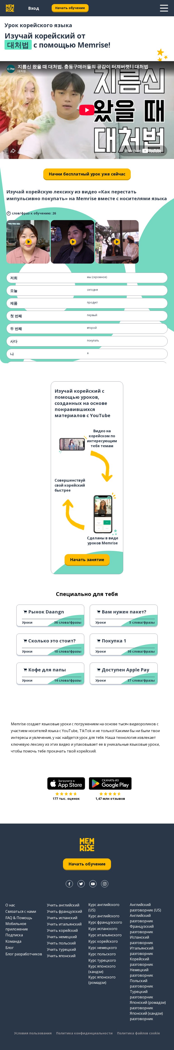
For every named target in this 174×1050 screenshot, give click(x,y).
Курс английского (103, 915)
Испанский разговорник (141, 940)
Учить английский (63, 905)
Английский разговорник (141, 918)
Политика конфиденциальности (84, 1033)
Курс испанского (102, 928)
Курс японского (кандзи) (102, 969)
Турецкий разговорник (141, 994)
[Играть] (28, 242)
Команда (13, 941)
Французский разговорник (142, 929)
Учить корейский (62, 930)
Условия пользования (33, 1033)
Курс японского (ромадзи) (102, 980)
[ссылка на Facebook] (69, 883)
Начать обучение (70, 8)
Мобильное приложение (16, 926)
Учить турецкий (61, 949)
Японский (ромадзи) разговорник (148, 1005)
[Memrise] (10, 8)
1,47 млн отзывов (110, 798)
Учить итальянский (64, 924)
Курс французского (105, 922)
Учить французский (64, 911)
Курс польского (102, 953)
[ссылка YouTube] (93, 883)
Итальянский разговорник (141, 951)
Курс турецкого (102, 960)
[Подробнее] (164, 8)
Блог (9, 947)
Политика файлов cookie (138, 1033)
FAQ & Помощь (18, 917)
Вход (33, 8)
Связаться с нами (20, 911)
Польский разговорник (141, 983)
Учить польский (61, 943)
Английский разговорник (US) (145, 907)
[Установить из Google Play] (110, 783)
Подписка (14, 934)
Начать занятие (87, 559)
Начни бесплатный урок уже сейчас (87, 174)
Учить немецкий (62, 936)
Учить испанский (62, 917)
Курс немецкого (102, 947)
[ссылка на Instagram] (104, 883)
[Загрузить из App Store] (66, 783)
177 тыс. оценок (66, 798)
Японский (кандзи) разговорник (146, 1016)
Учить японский (61, 955)
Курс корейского (103, 941)
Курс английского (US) (103, 907)
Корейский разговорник (141, 961)
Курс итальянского (105, 934)
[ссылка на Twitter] (81, 883)
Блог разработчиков (23, 953)
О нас (10, 905)
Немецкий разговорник (141, 972)
